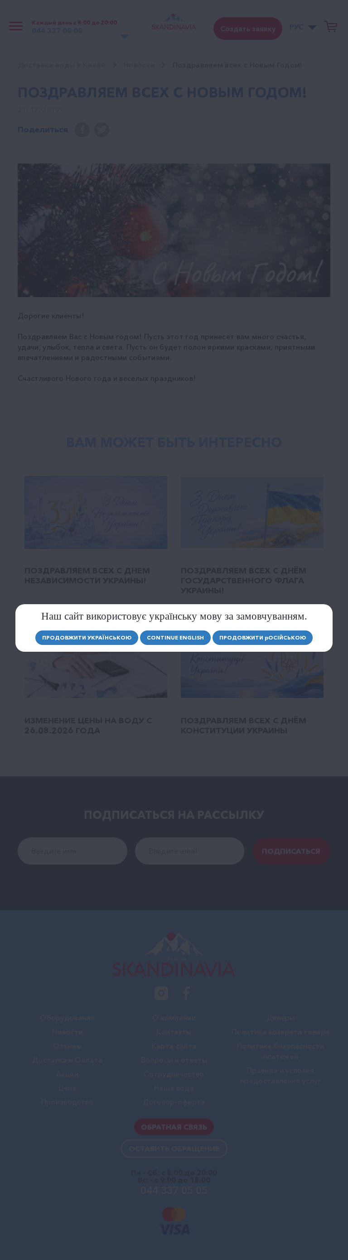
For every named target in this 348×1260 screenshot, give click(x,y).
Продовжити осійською (262, 637)
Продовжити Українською (86, 637)
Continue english (175, 637)
